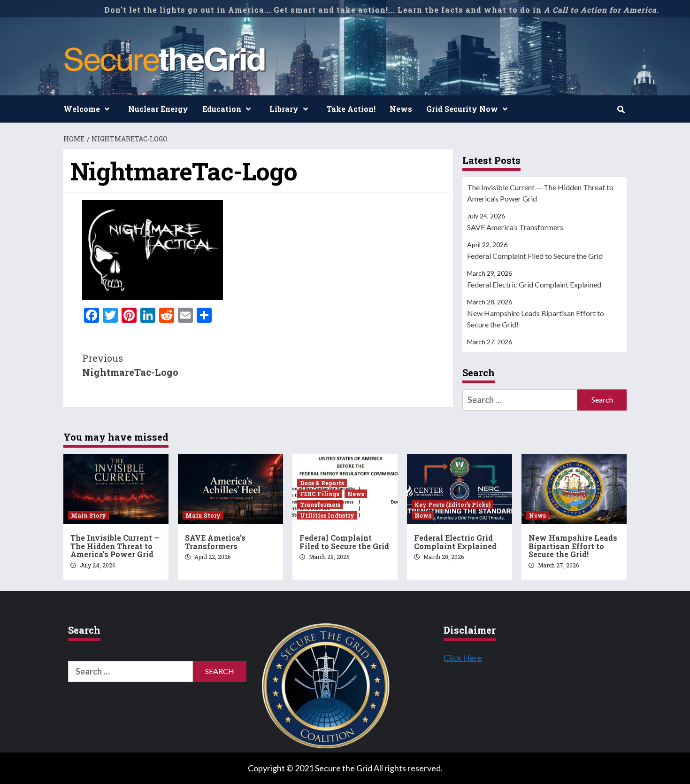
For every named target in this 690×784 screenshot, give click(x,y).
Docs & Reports (322, 483)
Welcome (81, 109)
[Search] (621, 109)
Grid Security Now (462, 109)
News (401, 109)
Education (221, 109)
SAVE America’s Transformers (515, 227)
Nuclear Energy (158, 109)
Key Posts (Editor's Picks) (452, 504)
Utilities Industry (327, 515)
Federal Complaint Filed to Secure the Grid (535, 255)
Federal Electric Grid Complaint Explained (534, 284)
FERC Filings (319, 493)
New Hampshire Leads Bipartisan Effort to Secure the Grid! (535, 319)
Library (284, 109)
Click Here (463, 657)
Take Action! (351, 109)
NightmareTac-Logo (130, 365)
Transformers (320, 504)
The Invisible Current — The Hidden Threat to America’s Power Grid (540, 193)
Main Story (88, 515)
